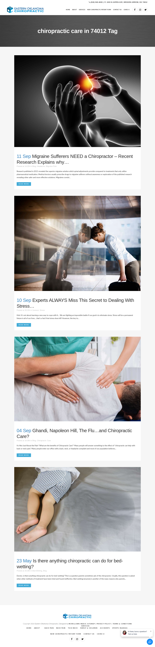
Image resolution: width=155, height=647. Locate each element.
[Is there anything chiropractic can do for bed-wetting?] (77, 509)
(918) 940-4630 (96, 2)
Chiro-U (101, 634)
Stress (42, 310)
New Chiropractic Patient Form (65, 634)
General (35, 310)
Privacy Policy (104, 624)
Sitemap (91, 624)
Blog (34, 166)
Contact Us (89, 634)
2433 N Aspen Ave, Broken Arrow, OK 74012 (126, 2)
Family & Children (89, 628)
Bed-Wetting (37, 571)
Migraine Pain (51, 166)
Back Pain (49, 628)
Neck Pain (60, 628)
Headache (41, 166)
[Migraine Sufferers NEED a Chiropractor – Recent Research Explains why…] (77, 101)
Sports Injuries (119, 628)
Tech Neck (73, 628)
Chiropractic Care (44, 441)
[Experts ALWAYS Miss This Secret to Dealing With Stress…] (77, 243)
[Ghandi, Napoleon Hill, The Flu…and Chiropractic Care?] (77, 379)
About (37, 628)
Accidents (105, 628)
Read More (24, 184)
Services (85, 626)
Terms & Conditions (122, 624)
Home (29, 628)
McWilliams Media (77, 624)
